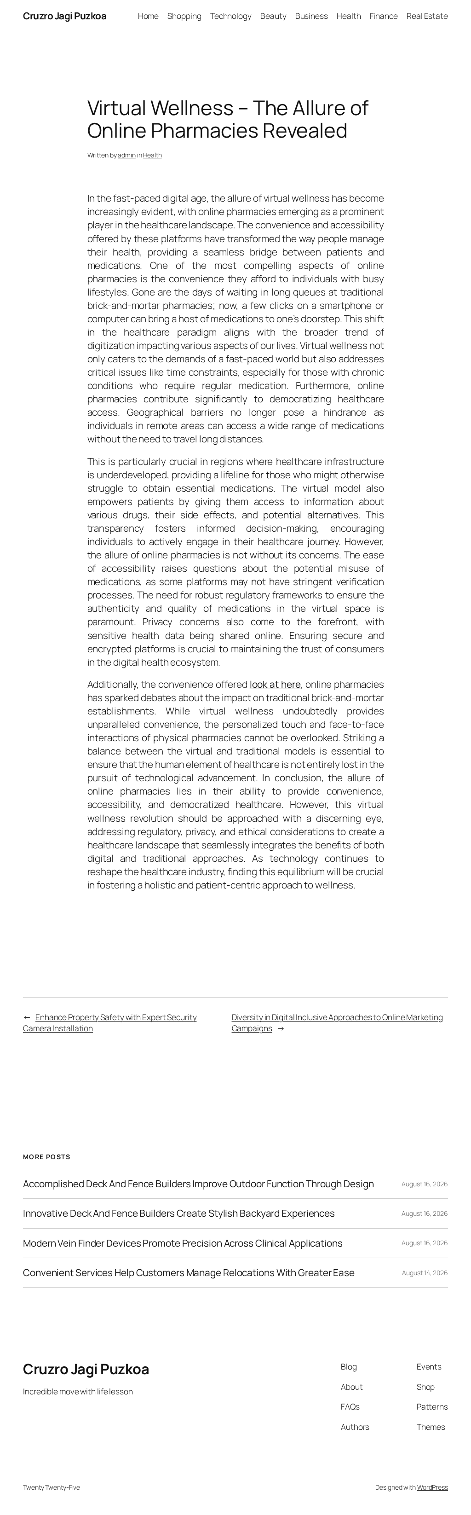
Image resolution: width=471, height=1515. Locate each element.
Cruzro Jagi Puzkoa (64, 15)
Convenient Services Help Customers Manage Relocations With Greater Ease (189, 1272)
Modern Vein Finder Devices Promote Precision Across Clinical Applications (183, 1243)
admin (127, 155)
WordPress (432, 1487)
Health (152, 155)
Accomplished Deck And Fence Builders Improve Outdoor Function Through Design (198, 1183)
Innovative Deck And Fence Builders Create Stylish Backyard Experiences (179, 1213)
